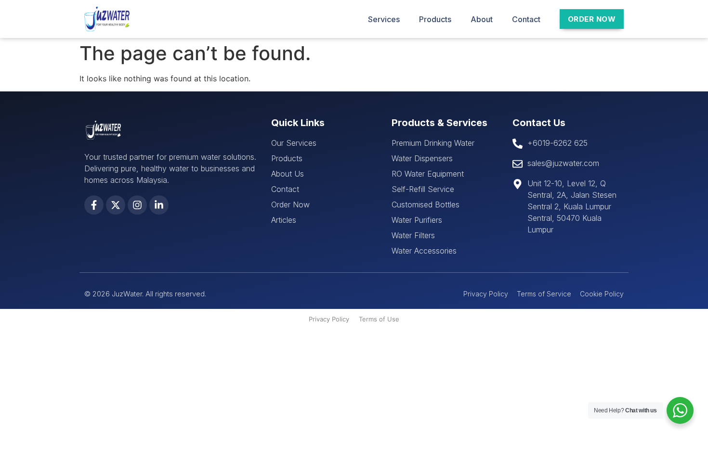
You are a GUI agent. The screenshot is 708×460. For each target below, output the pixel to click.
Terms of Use (379, 319)
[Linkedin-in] (159, 205)
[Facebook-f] (94, 205)
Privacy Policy (329, 319)
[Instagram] (137, 205)
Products (435, 19)
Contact (526, 19)
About (482, 19)
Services (384, 19)
